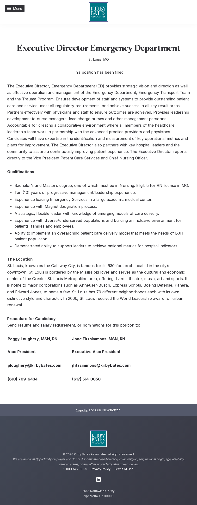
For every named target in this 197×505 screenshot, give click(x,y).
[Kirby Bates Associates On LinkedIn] (98, 480)
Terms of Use (124, 469)
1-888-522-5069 (75, 469)
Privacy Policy (101, 469)
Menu (17, 9)
